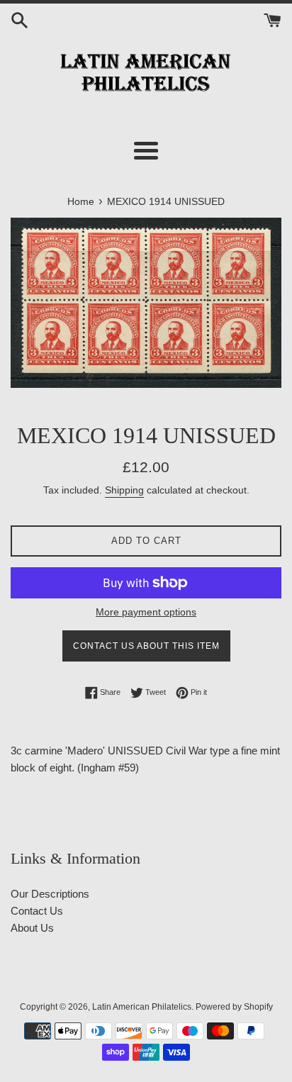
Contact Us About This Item (146, 646)
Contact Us (37, 911)
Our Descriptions (50, 894)
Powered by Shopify (234, 1007)
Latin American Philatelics (141, 1007)
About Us (32, 928)
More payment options (146, 612)
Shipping (124, 490)
